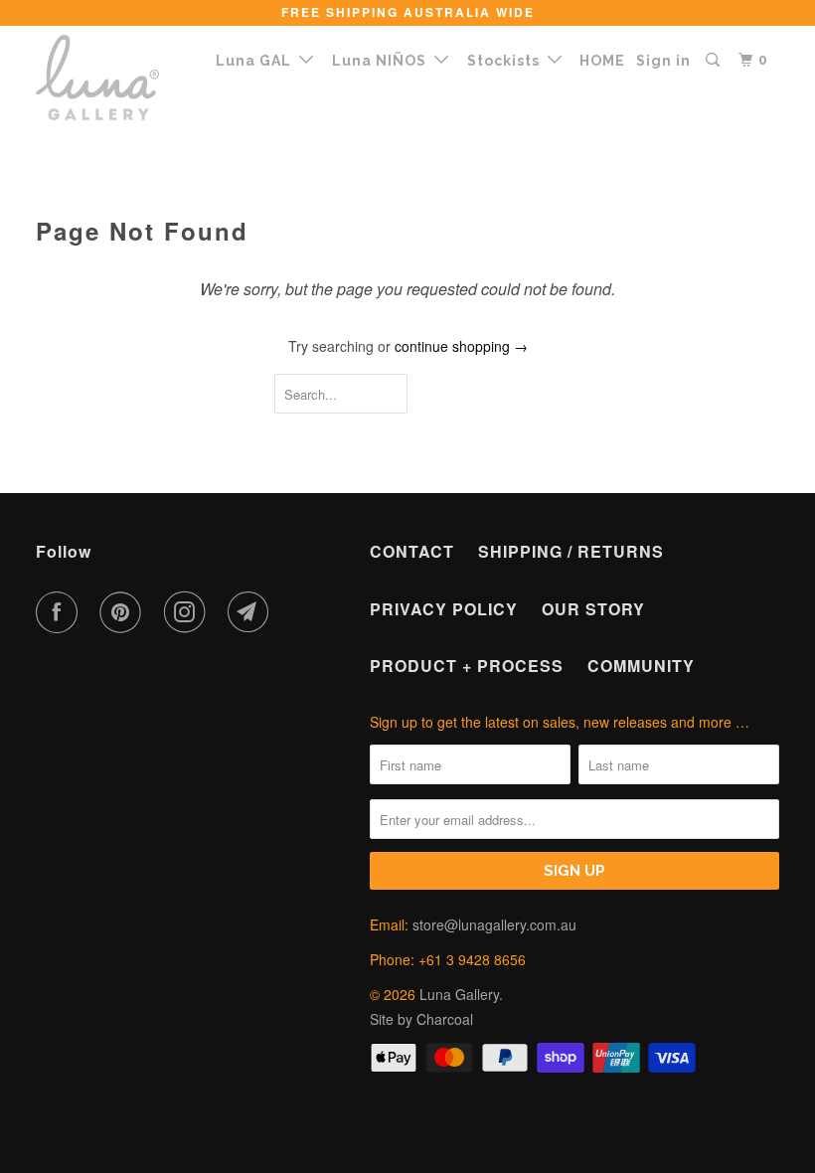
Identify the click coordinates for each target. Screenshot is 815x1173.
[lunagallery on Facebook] (60, 612)
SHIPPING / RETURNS (571, 551)
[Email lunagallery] (252, 612)
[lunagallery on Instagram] (189, 612)
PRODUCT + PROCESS (467, 665)
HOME (602, 61)
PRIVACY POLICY (444, 608)
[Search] (715, 60)
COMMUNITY (641, 665)
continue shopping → (461, 346)
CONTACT (412, 551)
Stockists (507, 61)
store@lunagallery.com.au (494, 924)
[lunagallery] (97, 77)
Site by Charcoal (421, 1019)
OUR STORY (593, 608)
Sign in (663, 61)
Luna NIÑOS (383, 61)
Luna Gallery (459, 994)
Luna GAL (257, 61)
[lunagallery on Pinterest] (124, 612)
